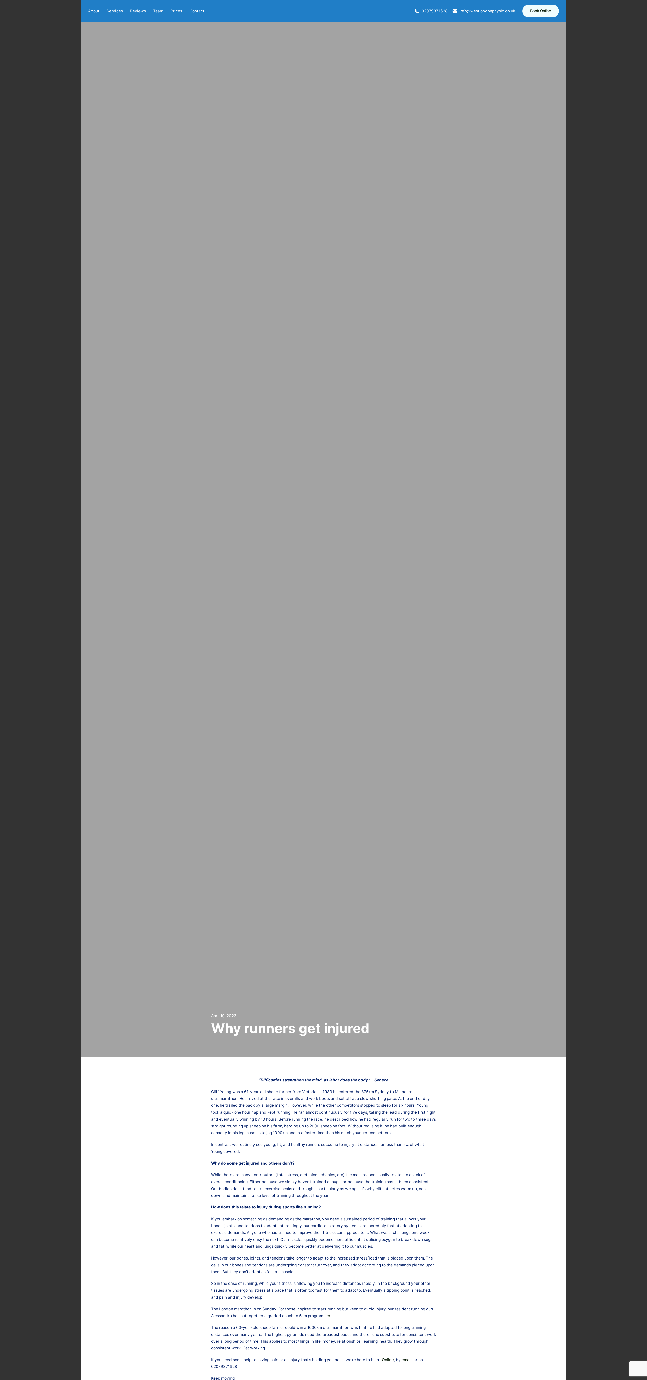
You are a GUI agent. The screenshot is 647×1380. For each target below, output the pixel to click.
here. (329, 1315)
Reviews (138, 11)
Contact (197, 11)
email (406, 1359)
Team (158, 11)
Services (115, 11)
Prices (176, 11)
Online (388, 1359)
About (93, 11)
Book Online (540, 11)
